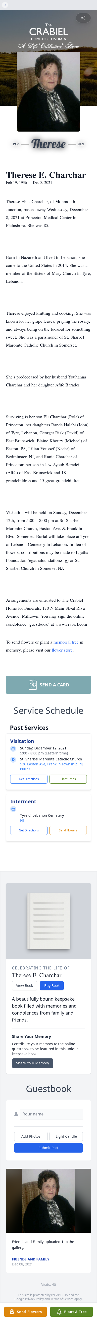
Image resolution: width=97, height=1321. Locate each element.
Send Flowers (68, 830)
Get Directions (29, 779)
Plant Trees (68, 779)
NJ (22, 820)
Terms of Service (62, 1299)
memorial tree (66, 642)
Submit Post (48, 1147)
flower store (62, 650)
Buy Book (51, 985)
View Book (24, 985)
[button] (48, 1201)
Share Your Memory (32, 1063)
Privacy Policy (34, 1299)
